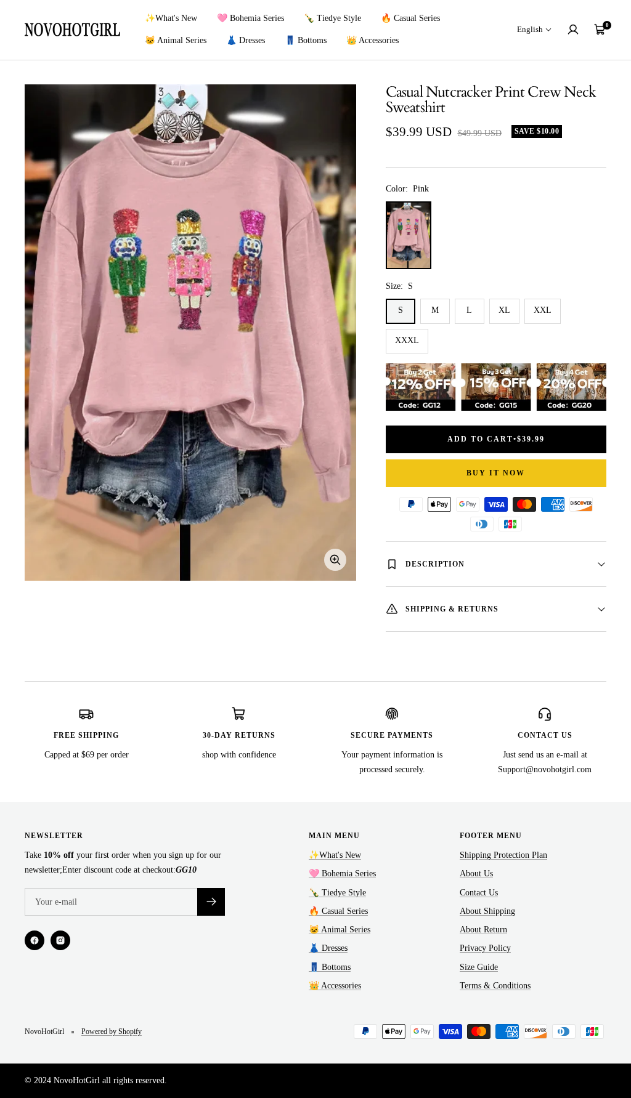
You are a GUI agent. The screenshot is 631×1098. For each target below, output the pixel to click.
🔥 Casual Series (410, 18)
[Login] (573, 29)
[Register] (211, 902)
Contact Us (479, 892)
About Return (483, 929)
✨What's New (171, 18)
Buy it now (495, 473)
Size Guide (479, 967)
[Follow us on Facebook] (34, 940)
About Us (476, 873)
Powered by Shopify (111, 1031)
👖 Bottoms (306, 40)
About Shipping (487, 911)
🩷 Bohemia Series (250, 18)
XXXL (407, 340)
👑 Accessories (372, 40)
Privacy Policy (485, 948)
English (530, 29)
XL (504, 310)
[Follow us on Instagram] (60, 940)
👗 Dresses (245, 40)
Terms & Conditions (495, 985)
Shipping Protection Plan (503, 855)
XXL (543, 310)
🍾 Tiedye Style (332, 18)
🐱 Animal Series (175, 40)
